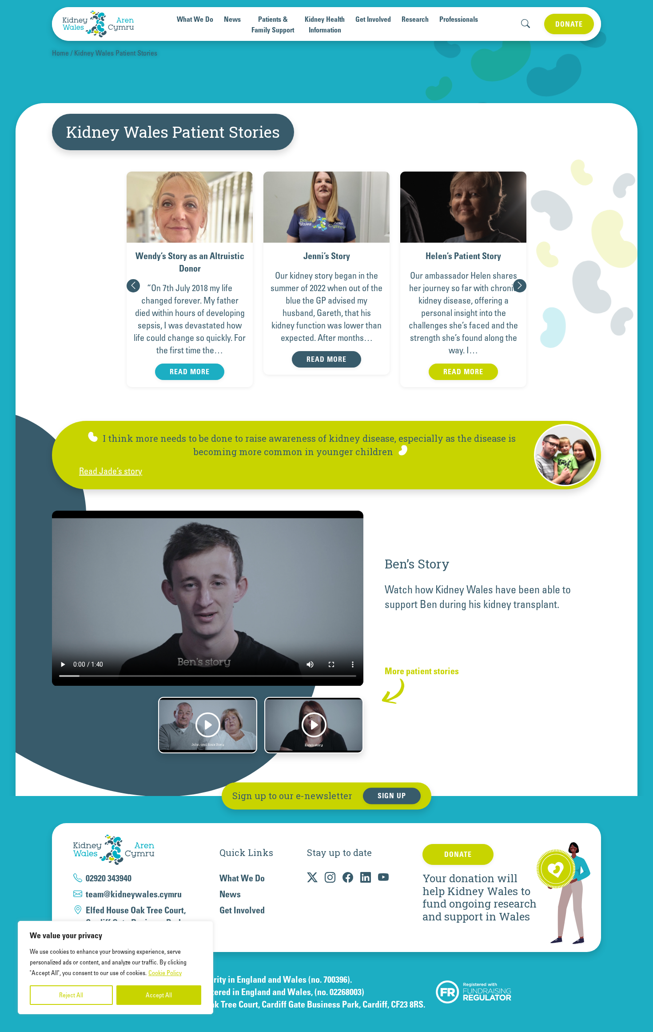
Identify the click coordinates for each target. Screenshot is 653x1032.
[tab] (208, 725)
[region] (115, 967)
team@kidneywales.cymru (134, 894)
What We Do (195, 19)
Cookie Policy (165, 973)
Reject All (71, 995)
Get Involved (373, 19)
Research (415, 19)
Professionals (458, 19)
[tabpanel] (326, 592)
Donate (569, 24)
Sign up (392, 796)
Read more (190, 359)
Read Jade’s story (110, 470)
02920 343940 (108, 878)
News (232, 19)
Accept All (159, 995)
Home (60, 52)
